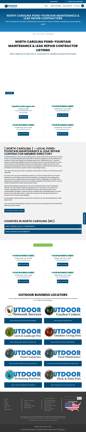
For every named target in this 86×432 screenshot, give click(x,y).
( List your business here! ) (62, 110)
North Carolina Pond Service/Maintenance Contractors (63, 363)
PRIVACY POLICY (47, 427)
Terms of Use (48, 420)
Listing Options (27, 404)
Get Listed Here (62, 115)
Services (26, 402)
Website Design (27, 407)
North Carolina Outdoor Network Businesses (23, 320)
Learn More (23, 117)
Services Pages (23, 112)
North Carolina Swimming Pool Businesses (23, 385)
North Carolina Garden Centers (63, 320)
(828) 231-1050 (28, 110)
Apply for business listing (43, 245)
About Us (6, 402)
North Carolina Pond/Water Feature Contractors (23, 363)
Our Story (6, 404)
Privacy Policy (41, 420)
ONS (62, 429)
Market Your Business (56, 6)
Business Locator (8, 409)
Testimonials (7, 406)
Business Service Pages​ (29, 406)
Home (34, 34)
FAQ (5, 407)
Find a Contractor (67, 6)
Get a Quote (77, 6)
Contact (17, 110)
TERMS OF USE (38, 427)
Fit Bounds (10, 93)
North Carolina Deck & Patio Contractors (63, 385)
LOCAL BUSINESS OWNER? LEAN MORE (14, 210)
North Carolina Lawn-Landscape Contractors (23, 342)
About (46, 6)
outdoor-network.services (49, 400)
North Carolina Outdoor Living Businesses (63, 342)
